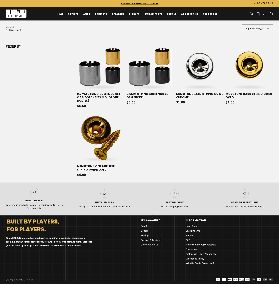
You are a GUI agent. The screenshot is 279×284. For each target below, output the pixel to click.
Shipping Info (193, 230)
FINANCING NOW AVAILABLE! (139, 3)
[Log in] (265, 14)
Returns (190, 235)
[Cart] (271, 14)
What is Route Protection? (200, 263)
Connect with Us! (150, 244)
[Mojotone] (33, 225)
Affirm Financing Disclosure (201, 244)
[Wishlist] (258, 14)
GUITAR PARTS (154, 13)
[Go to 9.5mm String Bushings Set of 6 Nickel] (150, 66)
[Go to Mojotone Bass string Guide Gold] (249, 66)
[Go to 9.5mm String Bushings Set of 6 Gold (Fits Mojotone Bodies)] (101, 66)
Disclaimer (192, 249)
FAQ (188, 240)
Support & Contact (151, 240)
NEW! (60, 13)
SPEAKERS (118, 13)
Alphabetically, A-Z (256, 28)
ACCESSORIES (189, 13)
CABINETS (101, 13)
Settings (145, 235)
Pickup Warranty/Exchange (201, 254)
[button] (251, 13)
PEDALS (171, 13)
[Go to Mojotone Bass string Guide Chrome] (200, 66)
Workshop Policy (195, 258)
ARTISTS (73, 13)
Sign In (144, 226)
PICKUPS (134, 13)
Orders (145, 230)
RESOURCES (210, 13)
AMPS (86, 13)
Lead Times (192, 226)
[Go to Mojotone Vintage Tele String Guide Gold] (101, 138)
